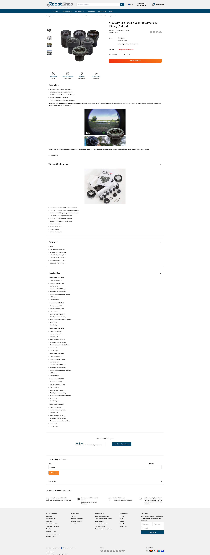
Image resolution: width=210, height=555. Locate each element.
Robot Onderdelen (63, 16)
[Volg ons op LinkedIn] (120, 551)
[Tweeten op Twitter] (157, 32)
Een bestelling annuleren (52, 526)
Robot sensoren (73, 16)
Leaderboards (123, 526)
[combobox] (98, 4)
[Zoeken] (122, 4)
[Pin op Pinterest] (154, 32)
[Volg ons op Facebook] (101, 551)
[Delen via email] (160, 32)
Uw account (49, 516)
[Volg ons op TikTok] (117, 551)
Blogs (121, 518)
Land (49, 463)
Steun (110, 11)
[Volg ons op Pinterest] (111, 551)
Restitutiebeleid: (52, 481)
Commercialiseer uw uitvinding (103, 529)
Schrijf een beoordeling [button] (121, 444)
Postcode (151, 463)
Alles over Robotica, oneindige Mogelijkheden (57, 554)
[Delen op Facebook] (151, 32)
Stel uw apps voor (100, 526)
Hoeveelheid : (113, 54)
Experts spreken (81, 78)
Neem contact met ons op (53, 534)
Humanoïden (79, 11)
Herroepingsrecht (50, 536)
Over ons (73, 516)
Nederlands (71, 548)
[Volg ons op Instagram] (108, 551)
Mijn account (141, 5)
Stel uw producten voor (101, 523)
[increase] (129, 54)
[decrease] (119, 54)
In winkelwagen (135, 60)
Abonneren (152, 532)
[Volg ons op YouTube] (114, 551)
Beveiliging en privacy (76, 521)
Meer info (53, 78)
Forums (122, 516)
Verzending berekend (123, 44)
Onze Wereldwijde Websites (52, 548)
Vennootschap (91, 11)
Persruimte (73, 523)
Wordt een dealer (99, 521)
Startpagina (48, 16)
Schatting (53, 473)
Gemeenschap (102, 11)
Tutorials (122, 523)
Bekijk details (68, 78)
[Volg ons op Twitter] (105, 551)
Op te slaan (55, 11)
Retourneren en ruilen (51, 523)
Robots (55, 16)
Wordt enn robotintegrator (102, 516)
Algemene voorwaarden (77, 518)
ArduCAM (111, 30)
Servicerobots (67, 11)
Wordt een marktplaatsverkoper (103, 518)
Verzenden (49, 521)
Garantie (48, 529)
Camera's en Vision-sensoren (85, 16)
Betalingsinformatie (51, 531)
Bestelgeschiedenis (51, 518)
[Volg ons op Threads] (123, 551)
